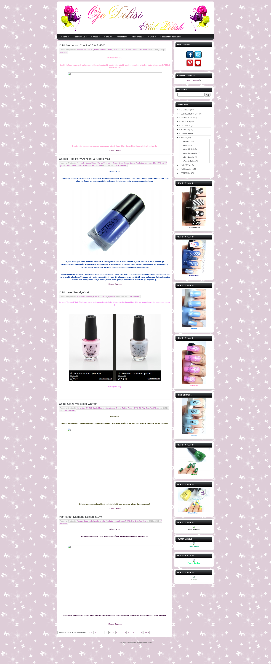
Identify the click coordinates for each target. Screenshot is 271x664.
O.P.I (126, 50)
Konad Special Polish (132, 163)
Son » (146, 632)
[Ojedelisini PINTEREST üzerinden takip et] (190, 66)
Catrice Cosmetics (104, 163)
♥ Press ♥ (95, 37)
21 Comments (69, 411)
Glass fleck (88, 521)
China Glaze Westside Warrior (78, 403)
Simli (136, 521)
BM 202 (90, 50)
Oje (129, 50)
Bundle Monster (100, 50)
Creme (109, 50)
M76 (159, 163)
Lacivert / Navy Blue (149, 163)
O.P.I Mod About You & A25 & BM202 (82, 45)
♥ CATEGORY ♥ (185, 118)
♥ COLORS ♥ (184, 122)
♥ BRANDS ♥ (184, 110)
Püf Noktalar (189, 157)
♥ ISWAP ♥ (108, 37)
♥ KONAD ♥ (184, 129)
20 (129, 632)
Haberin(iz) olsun (92, 297)
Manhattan (110, 521)
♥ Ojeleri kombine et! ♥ (170, 37)
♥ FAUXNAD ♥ (185, 126)
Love (115, 50)
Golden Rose (127, 408)
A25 (85, 50)
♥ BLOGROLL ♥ (137, 37)
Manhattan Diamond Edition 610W (80, 516)
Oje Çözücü (189, 149)
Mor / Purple (119, 521)
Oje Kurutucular (190, 153)
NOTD (120, 50)
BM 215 (89, 408)
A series (80, 50)
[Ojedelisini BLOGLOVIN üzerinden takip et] (198, 66)
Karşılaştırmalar (99, 521)
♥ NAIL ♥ (183, 137)
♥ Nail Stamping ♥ (186, 169)
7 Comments (135, 297)
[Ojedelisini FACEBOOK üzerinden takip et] (190, 58)
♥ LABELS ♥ (184, 134)
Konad (121, 163)
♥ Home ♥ (65, 37)
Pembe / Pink (137, 50)
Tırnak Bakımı (88, 166)
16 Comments (121, 166)
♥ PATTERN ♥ (184, 173)
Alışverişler (81, 163)
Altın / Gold (81, 408)
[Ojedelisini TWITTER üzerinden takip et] (198, 58)
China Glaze (110, 408)
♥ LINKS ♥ (152, 37)
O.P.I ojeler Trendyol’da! (74, 292)
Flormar (80, 521)
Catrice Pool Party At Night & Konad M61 (84, 158)
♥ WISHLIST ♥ (122, 37)
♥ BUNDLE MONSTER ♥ (189, 114)
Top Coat (146, 50)
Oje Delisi (66, 166)
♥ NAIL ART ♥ (184, 165)
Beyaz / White (91, 163)
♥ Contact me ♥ (80, 37)
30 (133, 632)
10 (125, 632)
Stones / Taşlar (76, 166)
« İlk (91, 632)
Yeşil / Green (155, 408)
